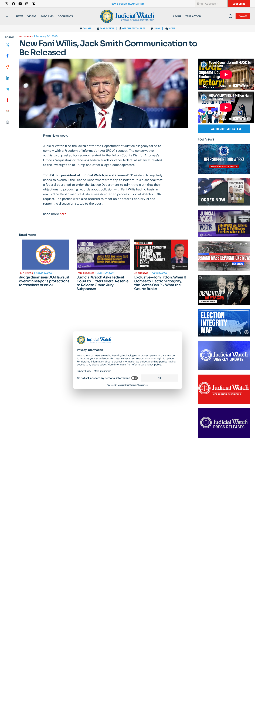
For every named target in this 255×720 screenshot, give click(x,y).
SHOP (157, 28)
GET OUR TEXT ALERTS (133, 28)
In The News (26, 37)
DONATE (87, 28)
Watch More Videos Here (226, 129)
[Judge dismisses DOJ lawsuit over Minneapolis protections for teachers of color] (45, 255)
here (63, 214)
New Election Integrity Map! (127, 3)
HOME (172, 28)
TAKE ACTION (107, 28)
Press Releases (86, 273)
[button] (7, 16)
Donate (243, 16)
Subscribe (239, 3)
